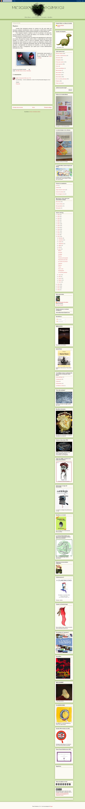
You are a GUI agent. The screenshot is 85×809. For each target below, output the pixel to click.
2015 (58, 234)
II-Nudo (57, 381)
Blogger (51, 806)
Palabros (58, 81)
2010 (58, 289)
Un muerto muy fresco (63, 261)
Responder (18, 83)
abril (60, 276)
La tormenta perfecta (62, 272)
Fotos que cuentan (60, 61)
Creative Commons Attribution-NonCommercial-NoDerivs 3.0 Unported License (62, 794)
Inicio (33, 107)
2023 (58, 220)
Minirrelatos (29, 70)
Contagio (60, 254)
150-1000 (17, 70)
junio (60, 249)
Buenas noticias (23, 70)
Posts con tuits (59, 83)
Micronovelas (58, 70)
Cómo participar (59, 377)
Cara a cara (60, 268)
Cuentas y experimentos (61, 55)
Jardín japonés (59, 64)
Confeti (57, 187)
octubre (60, 241)
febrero (60, 280)
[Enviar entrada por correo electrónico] (29, 69)
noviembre (61, 239)
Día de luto (58, 201)
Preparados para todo (62, 259)
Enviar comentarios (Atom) (35, 111)
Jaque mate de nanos (60, 189)
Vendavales (58, 208)
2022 (58, 222)
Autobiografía (61, 270)
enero (60, 282)
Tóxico (59, 266)
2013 (58, 284)
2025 (58, 216)
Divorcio (60, 256)
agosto (60, 245)
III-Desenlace (58, 383)
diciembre (61, 238)
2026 (58, 214)
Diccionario (58, 57)
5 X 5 (57, 185)
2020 (58, 225)
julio (59, 247)
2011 (58, 287)
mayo (60, 274)
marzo (60, 278)
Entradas (60, 319)
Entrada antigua (48, 107)
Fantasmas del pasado (63, 257)
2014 (58, 236)
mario (17, 78)
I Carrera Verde (59, 203)
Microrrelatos (58, 72)
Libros (57, 66)
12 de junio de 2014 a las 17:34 (25, 78)
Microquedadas (59, 205)
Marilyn (58, 26)
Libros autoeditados (60, 68)
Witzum (59, 250)
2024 (58, 218)
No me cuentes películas (61, 78)
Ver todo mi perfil (59, 305)
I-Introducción (59, 379)
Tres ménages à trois (60, 193)
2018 (58, 229)
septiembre (61, 243)
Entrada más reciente (18, 107)
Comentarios (60, 321)
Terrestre (60, 252)
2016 (58, 232)
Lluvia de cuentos (59, 191)
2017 (58, 231)
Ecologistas (58, 59)
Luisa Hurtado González (62, 302)
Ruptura (60, 265)
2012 (58, 286)
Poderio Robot (60, 25)
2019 (58, 227)
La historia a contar (60, 385)
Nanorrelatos (58, 76)
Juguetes (60, 263)
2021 (58, 223)
